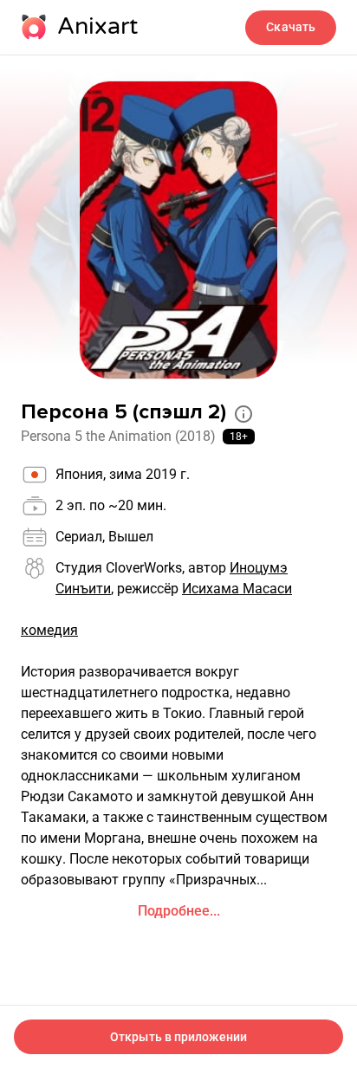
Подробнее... (179, 911)
